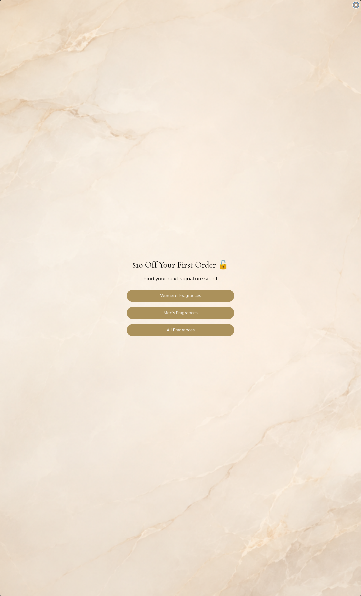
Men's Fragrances (180, 313)
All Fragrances (180, 330)
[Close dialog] (356, 5)
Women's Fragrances (180, 295)
